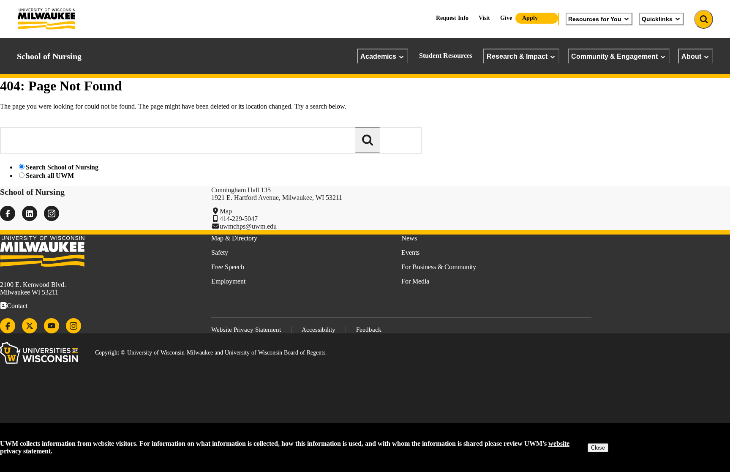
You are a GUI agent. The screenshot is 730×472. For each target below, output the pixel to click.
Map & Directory (234, 238)
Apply (530, 18)
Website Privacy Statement (246, 329)
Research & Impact (517, 56)
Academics (378, 56)
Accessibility (318, 329)
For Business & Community (438, 266)
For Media (415, 281)
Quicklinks (657, 19)
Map (226, 211)
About (691, 56)
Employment (228, 281)
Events (410, 252)
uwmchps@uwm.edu (248, 226)
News (409, 238)
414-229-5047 (239, 218)
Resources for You (594, 19)
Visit (484, 18)
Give (506, 18)
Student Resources (445, 56)
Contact (17, 305)
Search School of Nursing (62, 167)
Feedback (368, 329)
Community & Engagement (614, 56)
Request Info (452, 18)
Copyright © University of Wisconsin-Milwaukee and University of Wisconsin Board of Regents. (211, 352)
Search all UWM (50, 175)
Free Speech (227, 266)
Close (598, 448)
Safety (219, 252)
